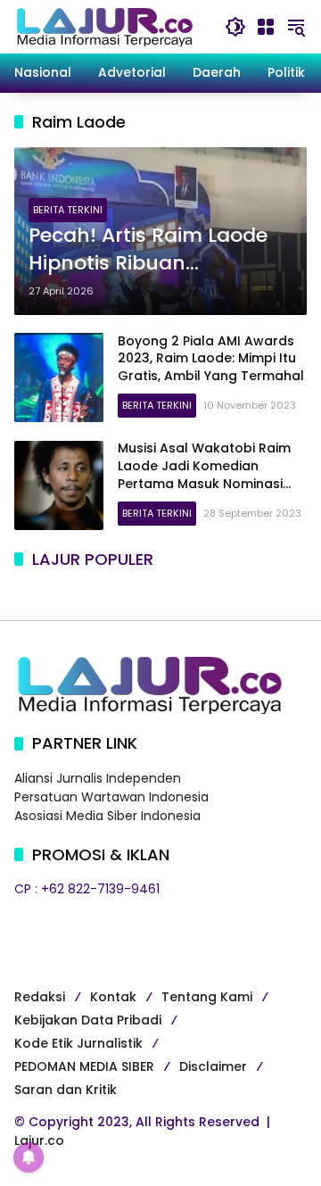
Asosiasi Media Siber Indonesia (107, 816)
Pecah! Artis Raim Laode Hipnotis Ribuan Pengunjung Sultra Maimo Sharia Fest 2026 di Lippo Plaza (159, 250)
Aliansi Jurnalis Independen (97, 778)
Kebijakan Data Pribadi (87, 1020)
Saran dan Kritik (65, 1090)
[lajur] (103, 26)
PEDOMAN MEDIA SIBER (84, 1066)
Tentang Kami (206, 997)
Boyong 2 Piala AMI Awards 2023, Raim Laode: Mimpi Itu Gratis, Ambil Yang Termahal (211, 358)
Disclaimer (213, 1066)
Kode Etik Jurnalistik (78, 1043)
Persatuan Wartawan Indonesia (111, 797)
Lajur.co (39, 1140)
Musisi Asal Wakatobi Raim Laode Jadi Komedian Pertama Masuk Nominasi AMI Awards (204, 474)
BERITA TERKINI (68, 210)
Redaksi (39, 997)
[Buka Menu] (265, 26)
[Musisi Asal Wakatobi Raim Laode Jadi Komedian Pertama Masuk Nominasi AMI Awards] (58, 485)
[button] (235, 26)
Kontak (113, 997)
